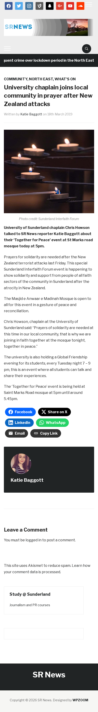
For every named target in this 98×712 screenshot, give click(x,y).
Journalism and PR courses (30, 605)
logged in (33, 540)
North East (41, 79)
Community (15, 79)
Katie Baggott (31, 114)
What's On (65, 79)
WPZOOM (80, 700)
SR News (49, 674)
